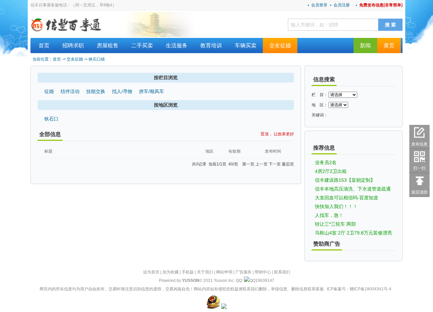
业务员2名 (326, 162)
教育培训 (211, 45)
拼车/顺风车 (151, 91)
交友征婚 (280, 45)
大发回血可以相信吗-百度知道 (346, 197)
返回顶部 (419, 192)
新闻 (365, 45)
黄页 (389, 45)
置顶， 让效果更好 (277, 134)
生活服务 (176, 45)
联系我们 (282, 272)
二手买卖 (142, 45)
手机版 (188, 272)
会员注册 (342, 5)
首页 (44, 45)
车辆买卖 (245, 45)
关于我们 (205, 272)
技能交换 (95, 91)
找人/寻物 (122, 91)
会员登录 (319, 5)
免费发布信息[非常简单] (381, 5)
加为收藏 (170, 272)
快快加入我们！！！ (336, 206)
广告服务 (243, 272)
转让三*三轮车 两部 (335, 224)
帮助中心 (263, 272)
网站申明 (224, 272)
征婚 (49, 91)
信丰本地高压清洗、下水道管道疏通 (353, 189)
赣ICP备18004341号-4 (370, 289)
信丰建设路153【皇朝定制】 (345, 180)
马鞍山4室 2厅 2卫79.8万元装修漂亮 (353, 233)
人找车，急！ (329, 215)
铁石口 (51, 118)
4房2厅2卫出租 (331, 171)
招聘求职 (73, 45)
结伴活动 (70, 91)
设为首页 (151, 272)
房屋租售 (107, 45)
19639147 (264, 280)
